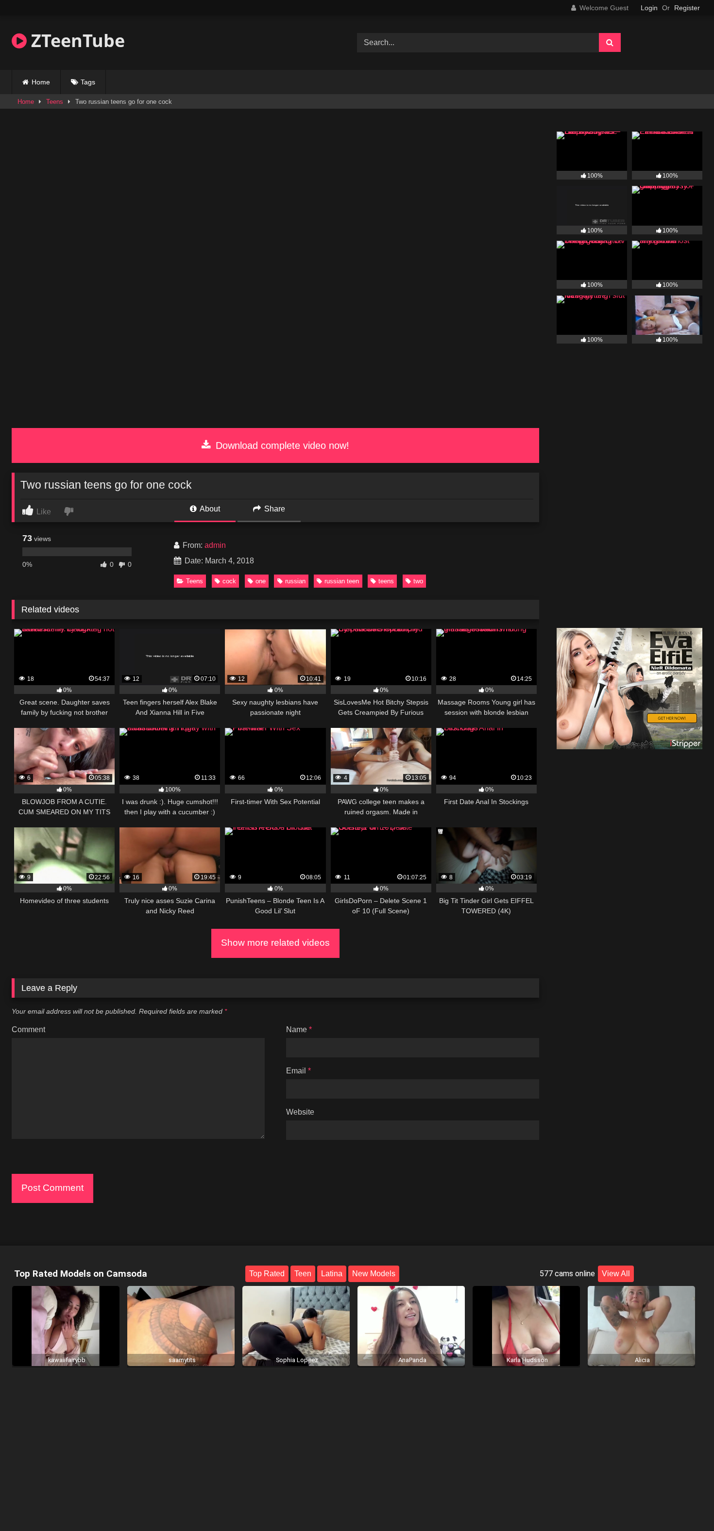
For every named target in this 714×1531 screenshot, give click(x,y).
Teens (54, 101)
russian (295, 581)
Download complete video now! (281, 445)
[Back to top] (684, 1502)
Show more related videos (275, 943)
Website (300, 1112)
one (260, 581)
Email (298, 1071)
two (418, 581)
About (209, 509)
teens (386, 581)
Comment (28, 1029)
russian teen (341, 581)
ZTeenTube (76, 40)
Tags (88, 82)
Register (687, 8)
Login (649, 8)
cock (229, 581)
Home (41, 82)
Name (299, 1029)
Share (273, 509)
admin (215, 545)
